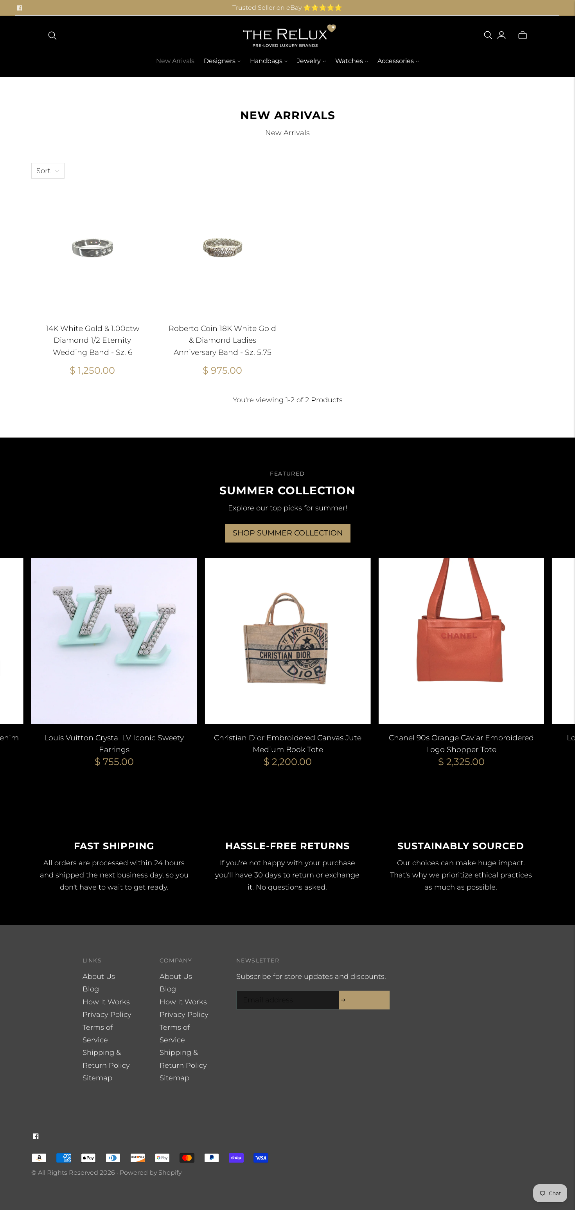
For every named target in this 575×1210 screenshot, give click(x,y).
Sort (43, 170)
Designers (219, 61)
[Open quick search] (52, 35)
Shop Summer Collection (288, 532)
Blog (91, 989)
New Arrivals (175, 61)
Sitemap (97, 1078)
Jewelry (309, 61)
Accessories (395, 61)
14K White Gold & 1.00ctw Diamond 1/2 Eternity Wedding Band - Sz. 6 (92, 340)
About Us (99, 976)
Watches (349, 61)
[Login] (501, 35)
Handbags (266, 61)
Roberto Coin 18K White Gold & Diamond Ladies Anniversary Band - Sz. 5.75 (222, 340)
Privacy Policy (107, 1014)
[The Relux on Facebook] (19, 8)
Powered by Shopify (150, 1172)
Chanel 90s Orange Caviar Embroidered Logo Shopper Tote (461, 743)
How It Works (106, 1002)
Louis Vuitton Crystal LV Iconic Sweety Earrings (114, 743)
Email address (266, 992)
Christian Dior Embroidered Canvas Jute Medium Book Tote (287, 743)
